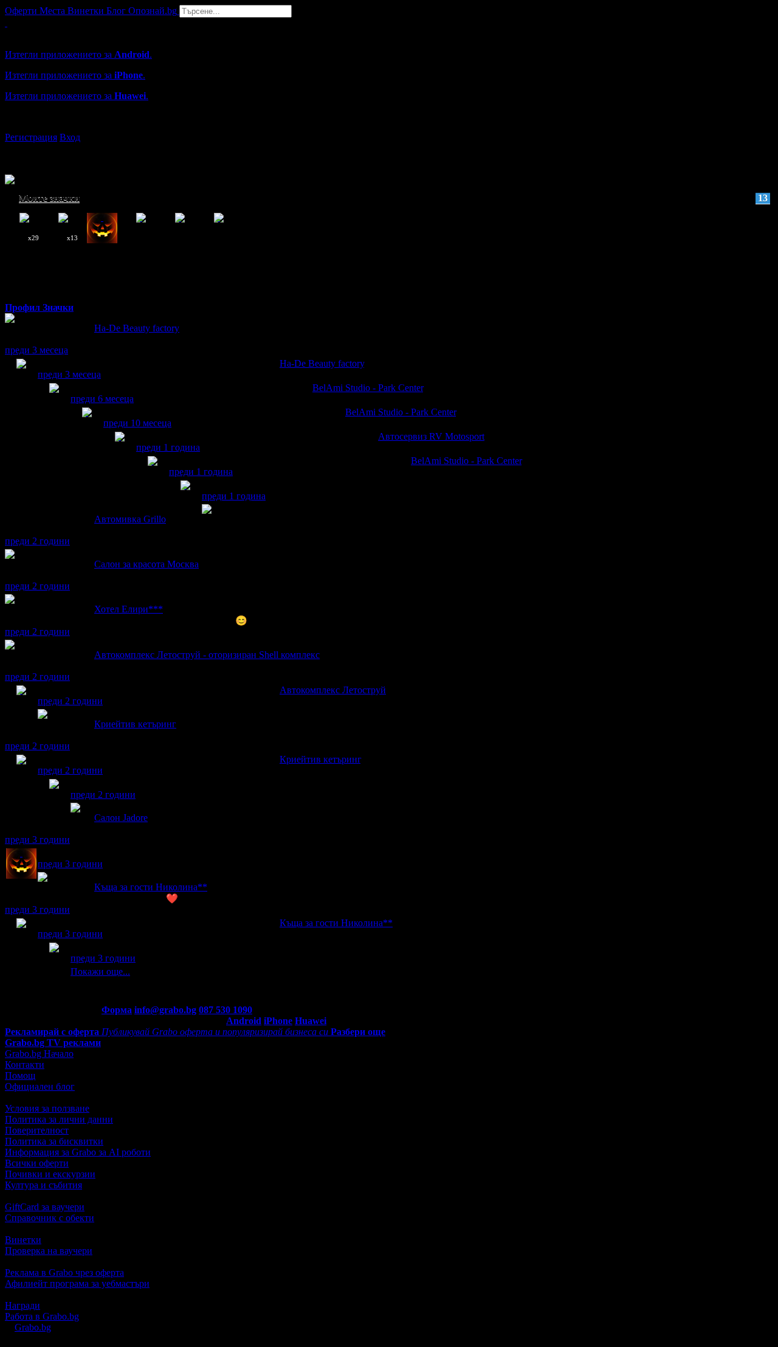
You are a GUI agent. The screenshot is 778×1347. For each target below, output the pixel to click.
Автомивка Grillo (130, 519)
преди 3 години (37, 839)
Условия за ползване (47, 1108)
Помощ (20, 1075)
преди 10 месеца (137, 423)
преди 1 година (168, 447)
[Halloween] (21, 864)
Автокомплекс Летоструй (333, 690)
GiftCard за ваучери (44, 1207)
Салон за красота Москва (146, 564)
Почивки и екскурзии (50, 1174)
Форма (117, 1010)
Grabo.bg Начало (39, 1053)
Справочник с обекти (49, 1218)
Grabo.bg (33, 1327)
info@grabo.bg (165, 1010)
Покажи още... (100, 971)
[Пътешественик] (54, 958)
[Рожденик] (185, 496)
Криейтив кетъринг (135, 724)
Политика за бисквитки (54, 1141)
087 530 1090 (225, 1010)
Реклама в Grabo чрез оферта (64, 1272)
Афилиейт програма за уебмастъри (77, 1283)
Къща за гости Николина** (150, 887)
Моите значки (393, 198)
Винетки (23, 1239)
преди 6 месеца (102, 398)
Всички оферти (37, 1163)
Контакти (24, 1064)
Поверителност (37, 1130)
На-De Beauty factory (136, 328)
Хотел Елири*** (128, 609)
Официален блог (40, 1086)
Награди (22, 1305)
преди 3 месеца (36, 350)
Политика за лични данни (59, 1119)
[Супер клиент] (21, 375)
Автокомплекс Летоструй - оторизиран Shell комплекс (207, 654)
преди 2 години (37, 541)
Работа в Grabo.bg (42, 1316)
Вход (70, 137)
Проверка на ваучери (48, 1250)
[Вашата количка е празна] (6, 23)
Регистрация (31, 137)
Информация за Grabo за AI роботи (78, 1152)
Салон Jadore (121, 817)
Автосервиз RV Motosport (431, 436)
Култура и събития (43, 1185)
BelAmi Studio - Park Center (367, 388)
